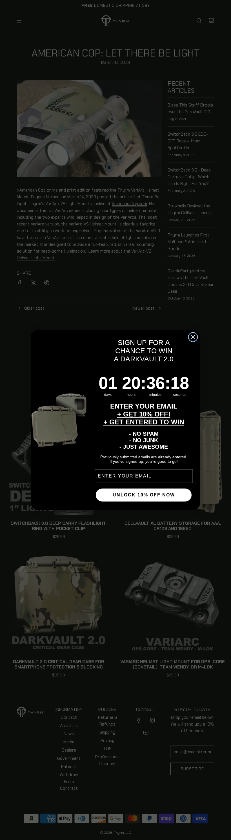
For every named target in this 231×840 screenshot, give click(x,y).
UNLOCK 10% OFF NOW (144, 494)
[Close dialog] (193, 337)
